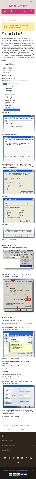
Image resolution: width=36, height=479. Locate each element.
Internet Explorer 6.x (8, 68)
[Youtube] (18, 457)
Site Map (6, 425)
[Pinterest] (27, 457)
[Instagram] (22, 457)
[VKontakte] (18, 462)
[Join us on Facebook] (9, 457)
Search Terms (14, 425)
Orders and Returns (13, 429)
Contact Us (23, 429)
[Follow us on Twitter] (5, 457)
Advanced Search (25, 425)
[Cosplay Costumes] (18, 6)
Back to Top (5, 242)
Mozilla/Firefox (7, 70)
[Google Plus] (14, 457)
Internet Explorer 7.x (8, 67)
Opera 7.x (6, 72)
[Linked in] (31, 457)
